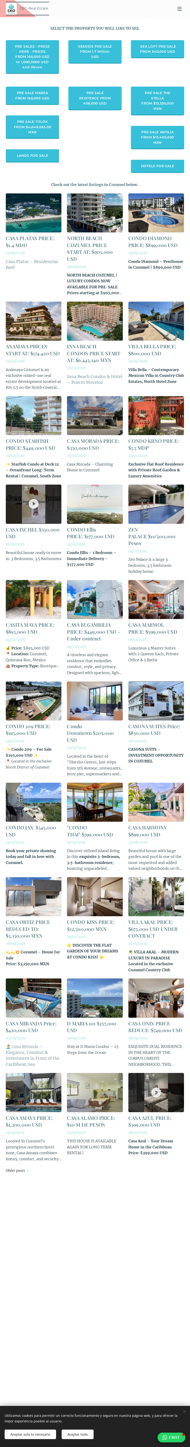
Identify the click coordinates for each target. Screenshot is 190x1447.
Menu (179, 8)
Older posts (15, 1170)
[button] (171, 1437)
